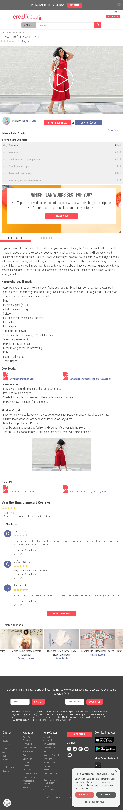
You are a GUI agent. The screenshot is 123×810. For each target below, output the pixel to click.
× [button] (116, 771)
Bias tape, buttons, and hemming (25, 180)
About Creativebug (31, 747)
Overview (13, 145)
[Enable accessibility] (7, 803)
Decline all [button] (106, 794)
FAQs (45, 751)
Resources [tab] (46, 238)
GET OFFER (113, 17)
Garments (22, 33)
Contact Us (27, 766)
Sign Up (38, 702)
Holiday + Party (8, 771)
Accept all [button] (85, 794)
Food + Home (8, 767)
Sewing (14, 33)
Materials (13, 152)
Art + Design (7, 744)
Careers (26, 755)
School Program (30, 777)
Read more (98, 788)
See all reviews (61, 613)
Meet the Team (29, 751)
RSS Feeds (27, 787)
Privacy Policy (66, 720)
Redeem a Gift (49, 747)
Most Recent (12, 524)
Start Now (61, 216)
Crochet (5, 741)
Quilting (5, 756)
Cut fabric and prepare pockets (24, 159)
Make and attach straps (21, 173)
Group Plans (28, 769)
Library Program (30, 773)
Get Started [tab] (15, 238)
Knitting (5, 737)
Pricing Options (114, 130)
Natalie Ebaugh (97, 654)
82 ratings (9, 512)
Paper (4, 748)
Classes (8, 33)
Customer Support (51, 755)
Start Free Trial (57, 122)
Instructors (27, 744)
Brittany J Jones (26, 658)
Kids (4, 763)
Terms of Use (48, 759)
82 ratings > (23, 41)
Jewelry (5, 759)
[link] (32, 376)
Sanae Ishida (61, 658)
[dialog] (96, 787)
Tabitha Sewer (29, 120)
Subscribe (95, 702)
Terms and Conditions (50, 720)
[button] (96, 802)
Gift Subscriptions (50, 744)
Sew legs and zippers (20, 166)
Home (2, 33)
